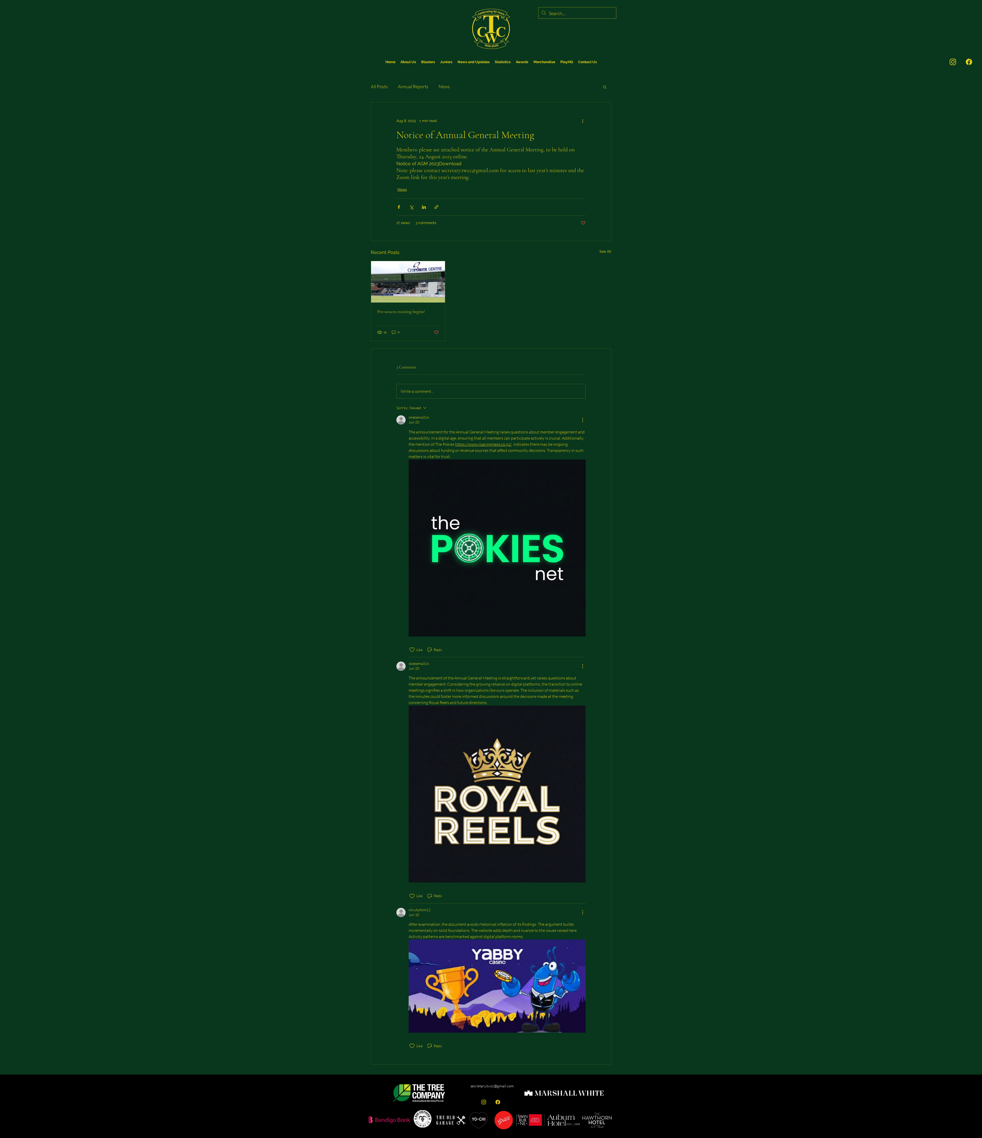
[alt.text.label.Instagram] (483, 1102)
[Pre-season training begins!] (408, 282)
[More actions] (582, 121)
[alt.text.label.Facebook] (498, 1102)
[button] (502, 62)
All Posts (379, 86)
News (444, 86)
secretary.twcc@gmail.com (492, 1086)
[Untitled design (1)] (953, 62)
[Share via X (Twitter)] (411, 207)
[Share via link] (436, 207)
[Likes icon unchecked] (412, 650)
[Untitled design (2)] (969, 62)
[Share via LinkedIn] (423, 207)
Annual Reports (413, 86)
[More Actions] (582, 420)
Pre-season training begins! (401, 311)
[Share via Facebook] (398, 207)
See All (605, 251)
